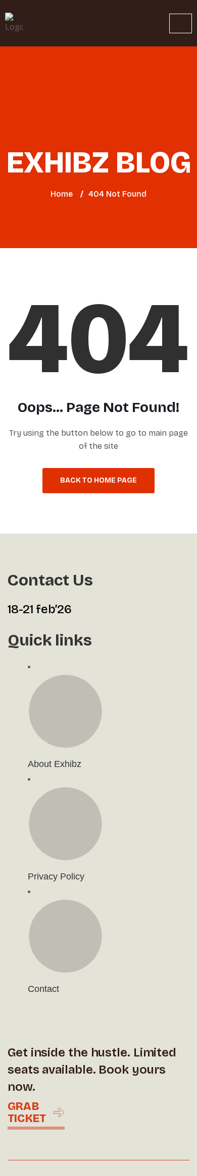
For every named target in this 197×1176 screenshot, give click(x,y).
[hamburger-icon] (180, 23)
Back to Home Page (98, 480)
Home (62, 194)
